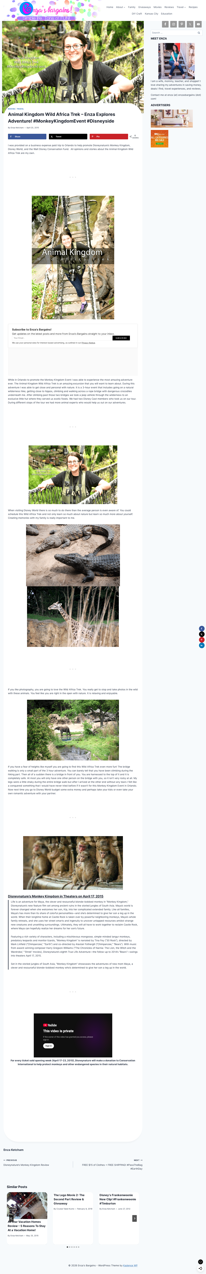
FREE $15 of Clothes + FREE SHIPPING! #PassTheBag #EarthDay (112, 1164)
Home (110, 7)
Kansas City (151, 13)
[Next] (134, 1218)
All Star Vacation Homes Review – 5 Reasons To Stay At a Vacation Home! (27, 1226)
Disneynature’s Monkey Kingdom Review (26, 1162)
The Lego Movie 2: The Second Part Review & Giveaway (69, 1199)
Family (131, 7)
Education (166, 13)
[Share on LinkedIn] (202, 645)
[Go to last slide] (11, 1218)
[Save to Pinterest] (202, 640)
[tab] (67, 1247)
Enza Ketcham (17, 128)
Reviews (169, 7)
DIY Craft (137, 13)
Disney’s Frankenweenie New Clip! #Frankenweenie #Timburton (117, 1199)
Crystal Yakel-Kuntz (65, 1209)
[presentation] (27, 1205)
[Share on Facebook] (202, 628)
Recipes (193, 7)
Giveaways (144, 7)
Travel (20, 109)
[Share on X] (202, 634)
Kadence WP (130, 1265)
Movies (158, 7)
